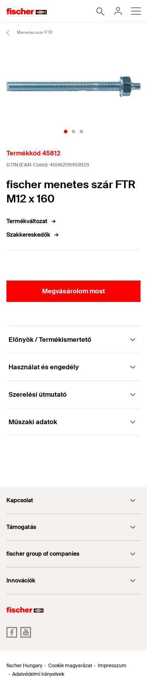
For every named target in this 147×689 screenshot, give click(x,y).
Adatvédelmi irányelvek (38, 674)
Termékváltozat (26, 221)
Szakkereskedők (28, 234)
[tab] (65, 131)
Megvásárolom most (73, 291)
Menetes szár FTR (34, 32)
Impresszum (112, 665)
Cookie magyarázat (70, 665)
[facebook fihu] (11, 632)
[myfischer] (118, 11)
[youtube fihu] (25, 632)
